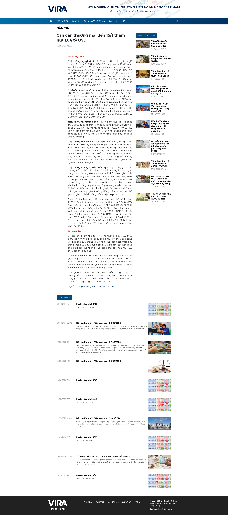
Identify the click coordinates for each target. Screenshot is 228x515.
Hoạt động (62, 21)
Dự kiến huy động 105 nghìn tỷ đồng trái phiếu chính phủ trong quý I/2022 (160, 146)
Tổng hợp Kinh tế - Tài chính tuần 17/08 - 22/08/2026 (103, 456)
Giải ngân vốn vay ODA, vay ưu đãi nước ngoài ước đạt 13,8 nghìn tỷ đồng (161, 180)
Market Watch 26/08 (86, 380)
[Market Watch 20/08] (159, 481)
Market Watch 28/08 (86, 304)
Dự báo (75, 21)
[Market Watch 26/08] (159, 385)
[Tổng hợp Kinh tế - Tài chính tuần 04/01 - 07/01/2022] (143, 164)
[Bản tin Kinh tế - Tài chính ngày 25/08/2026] (159, 423)
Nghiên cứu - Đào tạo (94, 21)
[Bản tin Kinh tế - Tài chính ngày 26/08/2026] (159, 366)
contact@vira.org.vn (163, 509)
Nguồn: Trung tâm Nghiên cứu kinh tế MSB (91, 286)
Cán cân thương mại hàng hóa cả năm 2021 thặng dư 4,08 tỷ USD (161, 90)
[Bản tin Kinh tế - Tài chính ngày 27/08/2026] (159, 347)
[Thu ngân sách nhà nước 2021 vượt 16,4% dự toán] (143, 196)
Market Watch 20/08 (86, 475)
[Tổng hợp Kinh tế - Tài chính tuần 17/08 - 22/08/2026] (159, 462)
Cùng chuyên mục (146, 36)
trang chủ (51, 21)
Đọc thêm (64, 297)
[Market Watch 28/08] (159, 309)
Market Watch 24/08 (86, 437)
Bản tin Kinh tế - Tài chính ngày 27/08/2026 (98, 342)
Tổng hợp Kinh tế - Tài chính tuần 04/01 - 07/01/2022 (160, 163)
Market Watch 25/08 (86, 399)
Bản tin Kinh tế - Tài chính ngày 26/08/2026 (98, 361)
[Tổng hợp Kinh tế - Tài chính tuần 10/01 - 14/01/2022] (143, 74)
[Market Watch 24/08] (159, 443)
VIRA (57, 9)
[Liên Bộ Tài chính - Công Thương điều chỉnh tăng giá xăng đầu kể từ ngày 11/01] (143, 124)
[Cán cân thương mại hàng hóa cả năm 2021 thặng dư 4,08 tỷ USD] (143, 89)
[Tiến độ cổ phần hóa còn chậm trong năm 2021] (143, 44)
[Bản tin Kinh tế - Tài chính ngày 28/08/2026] (159, 328)
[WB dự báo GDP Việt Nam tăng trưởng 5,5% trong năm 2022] (143, 106)
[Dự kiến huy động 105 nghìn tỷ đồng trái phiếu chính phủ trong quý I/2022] (143, 144)
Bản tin (113, 21)
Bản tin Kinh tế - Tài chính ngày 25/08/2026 (98, 418)
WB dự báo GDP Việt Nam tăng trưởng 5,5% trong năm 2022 (160, 107)
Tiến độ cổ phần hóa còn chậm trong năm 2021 (159, 43)
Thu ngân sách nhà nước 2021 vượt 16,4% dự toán (161, 196)
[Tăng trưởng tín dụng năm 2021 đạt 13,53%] (143, 59)
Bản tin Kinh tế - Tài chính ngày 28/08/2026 (98, 323)
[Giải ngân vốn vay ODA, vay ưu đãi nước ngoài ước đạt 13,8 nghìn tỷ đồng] (143, 179)
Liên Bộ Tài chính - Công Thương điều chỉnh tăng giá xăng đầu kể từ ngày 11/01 (160, 126)
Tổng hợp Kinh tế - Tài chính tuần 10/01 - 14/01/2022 (160, 73)
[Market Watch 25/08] (159, 405)
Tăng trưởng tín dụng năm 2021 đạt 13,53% (161, 58)
